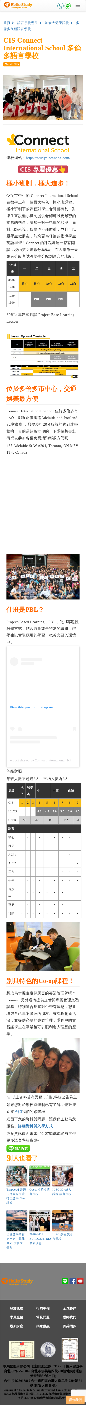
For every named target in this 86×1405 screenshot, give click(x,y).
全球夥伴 (69, 1308)
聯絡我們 (69, 1317)
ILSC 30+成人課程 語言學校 (62, 1192)
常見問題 (43, 1317)
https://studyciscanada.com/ (48, 158)
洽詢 (18, 1112)
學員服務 (16, 1317)
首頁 (7, 23)
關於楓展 (16, 1308)
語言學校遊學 (28, 23)
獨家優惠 (43, 1326)
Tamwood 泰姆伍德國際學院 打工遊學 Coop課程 (16, 1196)
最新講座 (16, 1326)
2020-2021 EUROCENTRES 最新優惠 (39, 1239)
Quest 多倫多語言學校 (39, 1192)
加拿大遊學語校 (57, 23)
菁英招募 (69, 1326)
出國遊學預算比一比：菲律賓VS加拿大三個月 (16, 1241)
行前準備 (43, 1308)
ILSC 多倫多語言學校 (62, 1236)
